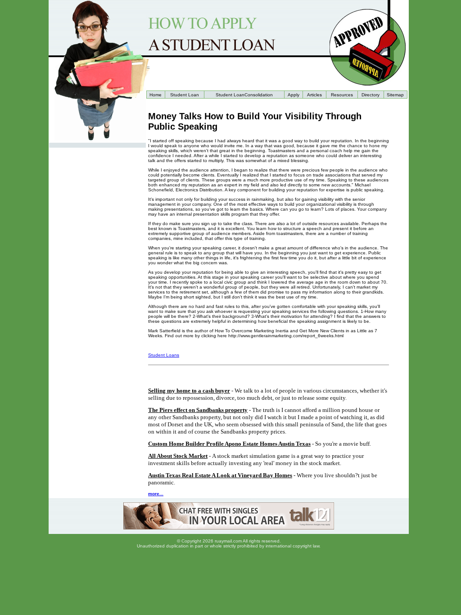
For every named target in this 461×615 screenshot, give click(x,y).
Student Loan (184, 94)
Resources (342, 94)
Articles (314, 94)
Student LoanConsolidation (244, 94)
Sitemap (395, 94)
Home (155, 94)
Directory (371, 94)
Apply (293, 94)
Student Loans (163, 355)
